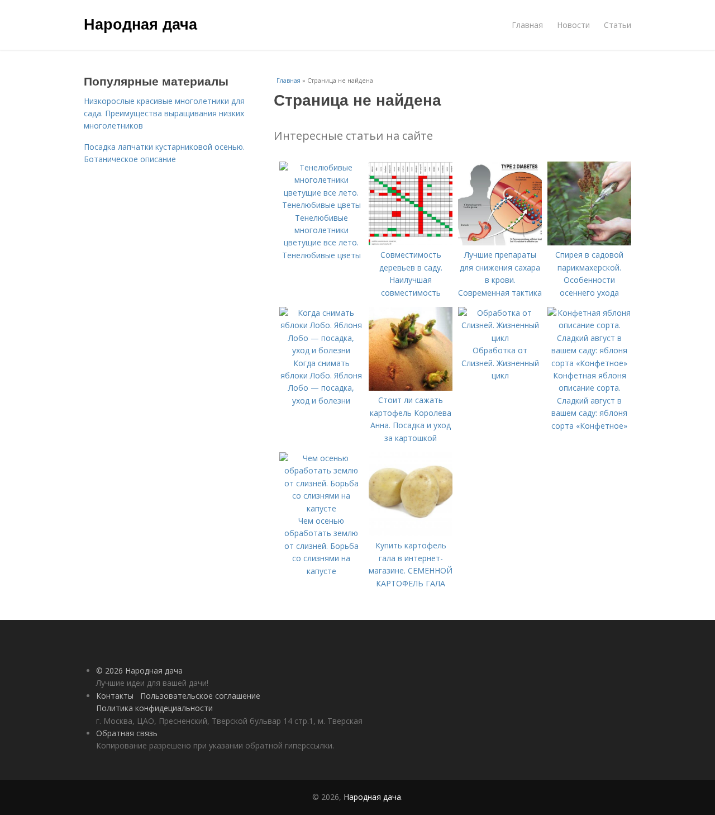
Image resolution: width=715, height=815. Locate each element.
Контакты (115, 695)
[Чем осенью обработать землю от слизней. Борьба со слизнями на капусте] (321, 508)
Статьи (617, 25)
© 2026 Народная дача (139, 670)
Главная (527, 25)
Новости (573, 25)
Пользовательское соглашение (200, 695)
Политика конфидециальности (154, 708)
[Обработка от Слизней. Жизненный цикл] (500, 338)
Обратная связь (127, 733)
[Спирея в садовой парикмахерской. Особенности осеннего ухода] (589, 242)
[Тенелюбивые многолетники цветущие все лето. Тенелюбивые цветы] (321, 205)
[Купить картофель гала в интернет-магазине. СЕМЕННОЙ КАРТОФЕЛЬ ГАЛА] (410, 533)
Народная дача (140, 23)
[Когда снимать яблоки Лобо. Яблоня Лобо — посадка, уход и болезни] (321, 350)
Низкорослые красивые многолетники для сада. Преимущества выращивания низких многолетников (164, 113)
